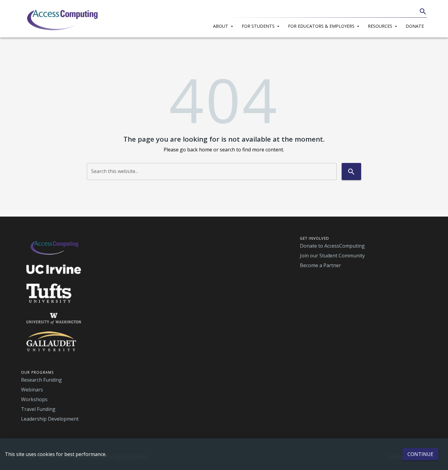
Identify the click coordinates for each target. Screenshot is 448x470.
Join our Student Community (332, 255)
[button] (224, 25)
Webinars (32, 389)
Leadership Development (50, 418)
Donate (415, 26)
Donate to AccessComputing (332, 245)
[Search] (422, 11)
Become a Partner (320, 265)
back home (199, 149)
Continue (420, 454)
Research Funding (41, 379)
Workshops (34, 399)
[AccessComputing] (63, 19)
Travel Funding (38, 409)
